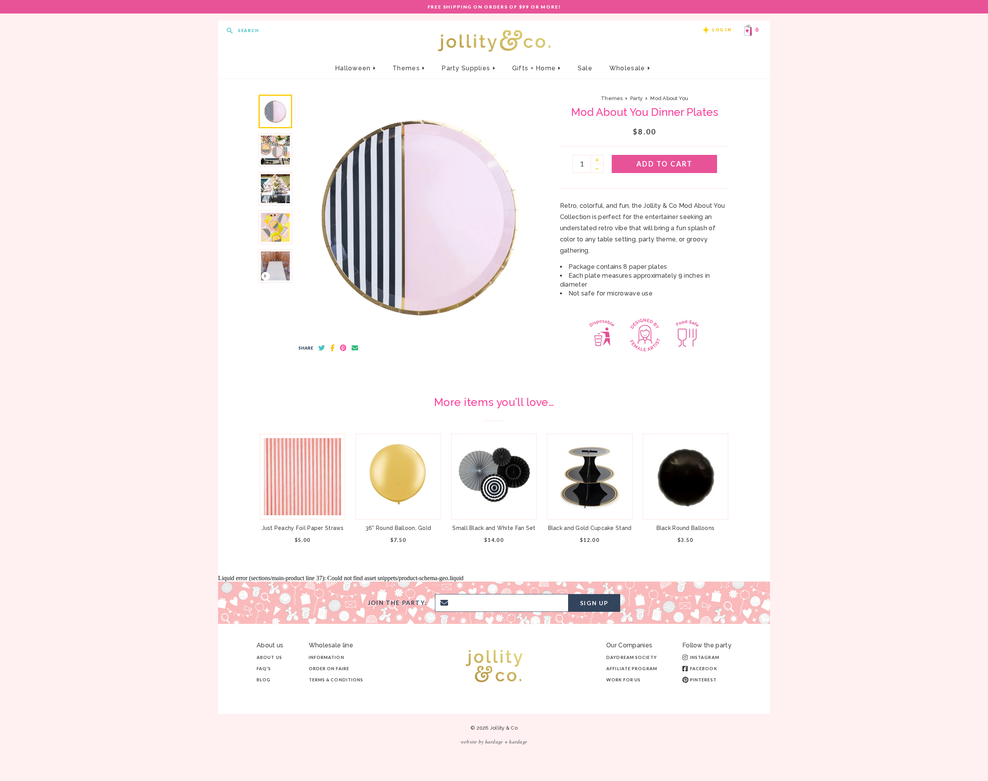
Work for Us (623, 679)
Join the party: (397, 603)
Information (326, 657)
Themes (407, 68)
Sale (585, 68)
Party (636, 98)
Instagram (704, 657)
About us (269, 657)
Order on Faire (329, 668)
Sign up (594, 602)
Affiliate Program (631, 668)
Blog (264, 679)
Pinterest (703, 679)
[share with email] (355, 348)
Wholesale (628, 68)
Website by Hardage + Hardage (494, 741)
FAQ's (264, 668)
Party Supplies (467, 68)
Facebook (703, 668)
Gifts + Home (535, 68)
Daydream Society (631, 657)
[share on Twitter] (321, 348)
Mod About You (669, 98)
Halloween (354, 68)
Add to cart (664, 164)
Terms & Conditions (336, 679)
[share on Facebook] (332, 348)
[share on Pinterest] (343, 348)
